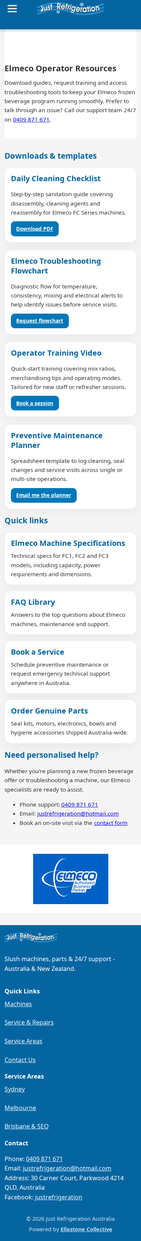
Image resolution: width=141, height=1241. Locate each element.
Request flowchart (39, 320)
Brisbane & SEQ (27, 1126)
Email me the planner (43, 495)
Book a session (34, 403)
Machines (18, 1004)
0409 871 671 (31, 119)
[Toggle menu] (12, 8)
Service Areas (23, 1041)
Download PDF (34, 228)
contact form (110, 822)
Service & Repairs (29, 1022)
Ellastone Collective (86, 1229)
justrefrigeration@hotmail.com (78, 813)
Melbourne (20, 1108)
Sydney (15, 1089)
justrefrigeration (58, 1197)
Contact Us (20, 1060)
